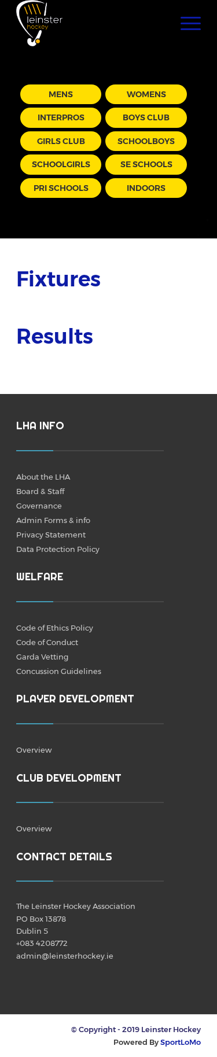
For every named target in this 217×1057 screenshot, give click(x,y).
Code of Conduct (47, 642)
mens (61, 94)
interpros (61, 117)
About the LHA (43, 476)
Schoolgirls (61, 164)
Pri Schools (61, 188)
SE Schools (146, 164)
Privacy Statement (51, 534)
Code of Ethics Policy (54, 627)
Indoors (146, 188)
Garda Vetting (42, 656)
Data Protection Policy (58, 549)
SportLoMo (180, 1042)
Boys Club (146, 117)
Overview (34, 749)
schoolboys (146, 141)
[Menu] (185, 23)
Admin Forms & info (53, 520)
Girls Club (61, 141)
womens (146, 94)
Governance (39, 505)
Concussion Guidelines (58, 671)
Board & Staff (40, 491)
